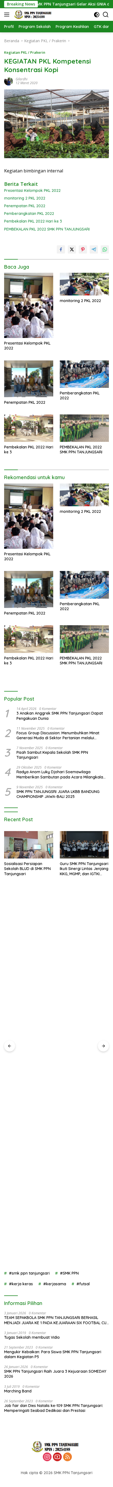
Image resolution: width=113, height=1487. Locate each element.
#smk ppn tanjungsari (29, 1273)
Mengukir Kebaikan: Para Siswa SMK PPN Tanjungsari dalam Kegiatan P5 (52, 1354)
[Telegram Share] (94, 249)
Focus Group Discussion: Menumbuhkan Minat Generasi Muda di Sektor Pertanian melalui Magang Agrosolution (57, 735)
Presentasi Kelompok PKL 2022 (32, 190)
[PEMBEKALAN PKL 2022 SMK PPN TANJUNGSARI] (84, 428)
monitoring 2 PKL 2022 (24, 198)
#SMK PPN (69, 1273)
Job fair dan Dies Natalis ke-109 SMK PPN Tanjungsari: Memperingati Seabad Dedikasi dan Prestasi (53, 1408)
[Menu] (8, 14)
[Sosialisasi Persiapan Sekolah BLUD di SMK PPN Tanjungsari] (28, 845)
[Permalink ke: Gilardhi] (8, 80)
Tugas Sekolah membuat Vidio (32, 1337)
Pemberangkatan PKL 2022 (29, 213)
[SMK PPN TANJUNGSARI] (33, 14)
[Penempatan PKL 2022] (28, 378)
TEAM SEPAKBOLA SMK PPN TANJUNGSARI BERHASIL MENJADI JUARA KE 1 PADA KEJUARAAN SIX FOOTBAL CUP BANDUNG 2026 (56, 1320)
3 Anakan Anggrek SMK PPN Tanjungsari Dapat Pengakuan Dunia (59, 716)
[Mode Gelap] (97, 14)
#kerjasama (54, 1283)
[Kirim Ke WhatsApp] (105, 249)
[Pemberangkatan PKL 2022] (84, 374)
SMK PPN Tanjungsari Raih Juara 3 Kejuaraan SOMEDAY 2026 (55, 1374)
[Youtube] (57, 1457)
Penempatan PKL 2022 (24, 205)
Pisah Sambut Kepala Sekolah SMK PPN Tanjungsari (52, 755)
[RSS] (67, 1457)
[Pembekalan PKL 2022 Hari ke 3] (28, 428)
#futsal (83, 1283)
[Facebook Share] (61, 249)
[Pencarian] (106, 14)
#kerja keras (21, 1283)
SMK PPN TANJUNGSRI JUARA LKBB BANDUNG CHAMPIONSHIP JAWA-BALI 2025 (58, 794)
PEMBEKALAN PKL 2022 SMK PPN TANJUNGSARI (47, 229)
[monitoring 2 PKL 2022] (84, 284)
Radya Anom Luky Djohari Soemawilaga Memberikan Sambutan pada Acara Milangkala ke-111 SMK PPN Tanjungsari (59, 774)
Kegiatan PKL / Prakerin (24, 52)
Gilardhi (21, 79)
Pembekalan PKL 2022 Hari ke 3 (33, 221)
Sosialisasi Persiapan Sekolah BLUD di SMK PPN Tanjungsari (27, 868)
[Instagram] (47, 1457)
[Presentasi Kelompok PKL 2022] (28, 305)
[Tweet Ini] (72, 249)
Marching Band (18, 1391)
